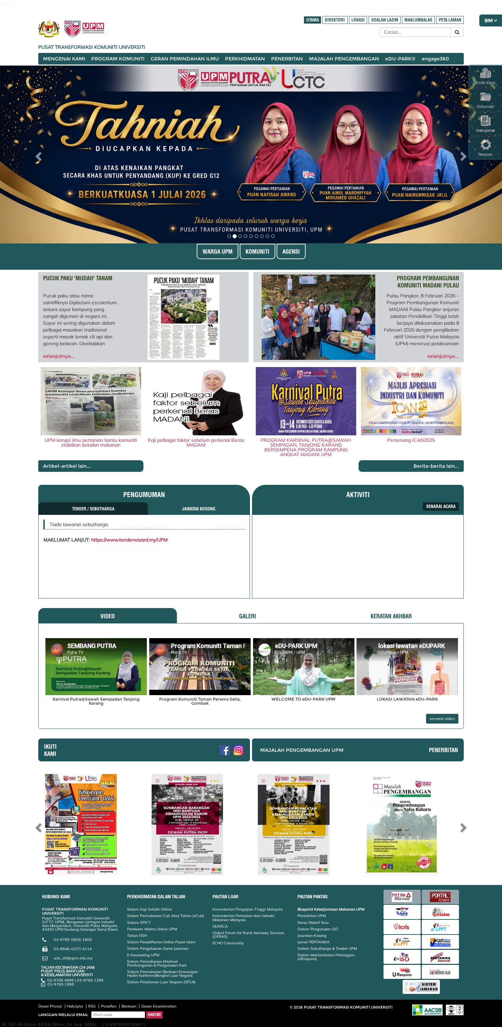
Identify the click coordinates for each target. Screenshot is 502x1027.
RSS (92, 1006)
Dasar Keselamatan (158, 1006)
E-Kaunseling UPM (143, 955)
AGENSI (291, 251)
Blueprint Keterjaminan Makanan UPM (330, 909)
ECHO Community (228, 943)
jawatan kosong (198, 508)
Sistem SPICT (139, 922)
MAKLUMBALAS (418, 20)
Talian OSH (137, 935)
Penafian (108, 1006)
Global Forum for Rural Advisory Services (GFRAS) (248, 934)
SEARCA (220, 926)
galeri (247, 616)
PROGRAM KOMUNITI (117, 59)
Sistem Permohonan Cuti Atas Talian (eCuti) (165, 915)
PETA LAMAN (450, 20)
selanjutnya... (59, 356)
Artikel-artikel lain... (67, 466)
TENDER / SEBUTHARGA (93, 508)
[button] (37, 154)
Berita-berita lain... (436, 466)
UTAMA (312, 20)
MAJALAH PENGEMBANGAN (344, 59)
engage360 (435, 59)
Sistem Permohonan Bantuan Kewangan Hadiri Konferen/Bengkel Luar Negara (162, 973)
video (107, 616)
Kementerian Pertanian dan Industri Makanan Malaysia (243, 917)
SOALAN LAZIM (384, 20)
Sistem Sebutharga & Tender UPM (327, 948)
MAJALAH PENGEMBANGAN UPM (302, 750)
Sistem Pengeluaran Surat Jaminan (158, 948)
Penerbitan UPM (311, 915)
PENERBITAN (287, 59)
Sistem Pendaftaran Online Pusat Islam (161, 942)
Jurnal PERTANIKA (313, 942)
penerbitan (443, 750)
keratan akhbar (391, 616)
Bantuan (129, 1006)
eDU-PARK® (400, 59)
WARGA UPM (218, 251)
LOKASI (358, 20)
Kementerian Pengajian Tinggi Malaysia (247, 909)
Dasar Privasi (50, 1006)
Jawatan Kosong (311, 935)
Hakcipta (75, 1006)
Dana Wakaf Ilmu (313, 922)
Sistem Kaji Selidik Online (149, 909)
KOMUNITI (257, 251)
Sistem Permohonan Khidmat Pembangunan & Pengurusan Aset (156, 963)
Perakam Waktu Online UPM (152, 929)
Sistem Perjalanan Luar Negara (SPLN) (161, 982)
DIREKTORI (335, 20)
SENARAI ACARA (441, 506)
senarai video (442, 718)
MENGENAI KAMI (64, 59)
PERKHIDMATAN (245, 59)
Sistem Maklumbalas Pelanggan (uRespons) (325, 957)
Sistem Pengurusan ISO (317, 929)
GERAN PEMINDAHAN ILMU (185, 59)
